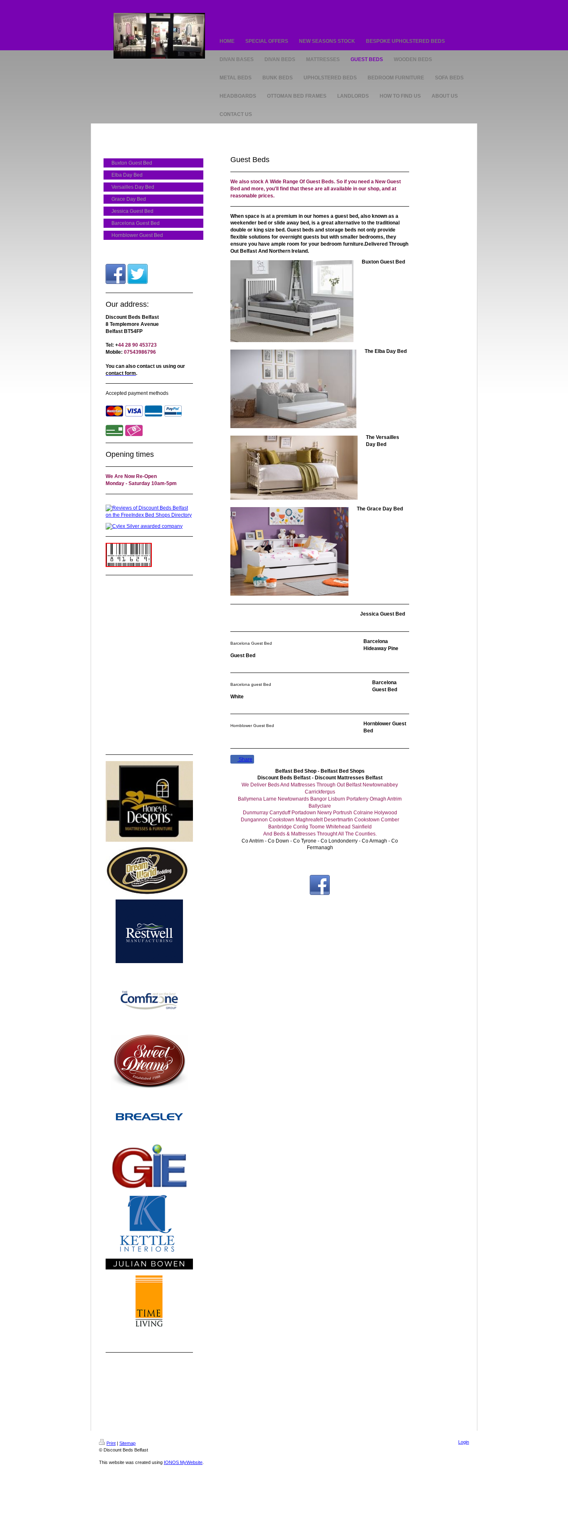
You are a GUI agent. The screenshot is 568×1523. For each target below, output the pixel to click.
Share (244, 759)
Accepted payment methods (137, 393)
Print (111, 1443)
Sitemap (127, 1443)
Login (463, 1441)
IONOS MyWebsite (183, 1462)
